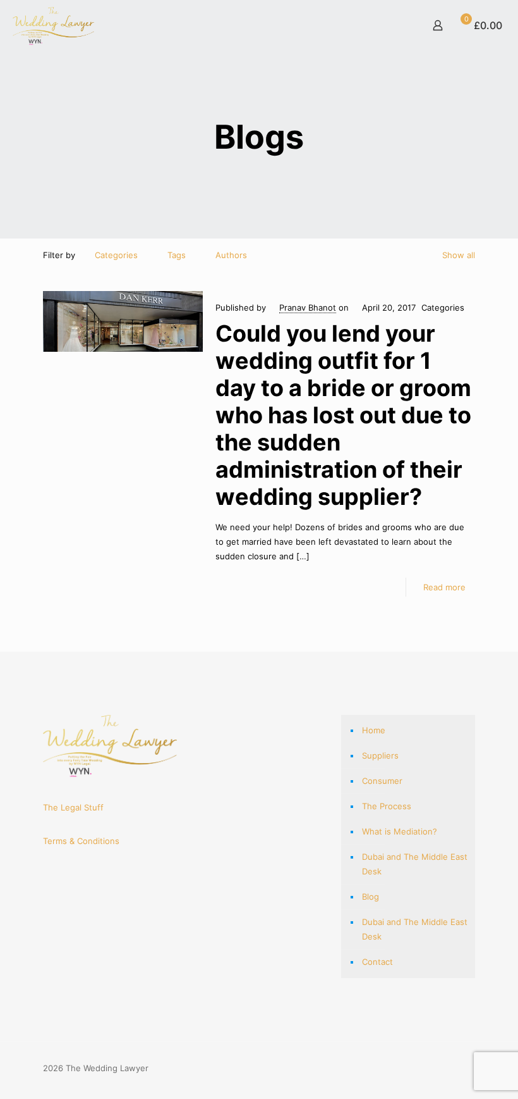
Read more (444, 587)
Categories (116, 255)
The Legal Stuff (73, 807)
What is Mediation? (399, 831)
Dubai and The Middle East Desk (414, 864)
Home (373, 730)
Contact (377, 962)
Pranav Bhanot (307, 307)
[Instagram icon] (449, 1068)
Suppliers (380, 755)
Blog (370, 896)
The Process (386, 806)
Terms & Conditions (81, 841)
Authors (231, 255)
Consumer (382, 781)
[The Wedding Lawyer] (53, 25)
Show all (458, 255)
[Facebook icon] (436, 1068)
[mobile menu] (393, 25)
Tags (176, 255)
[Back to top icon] (471, 1062)
